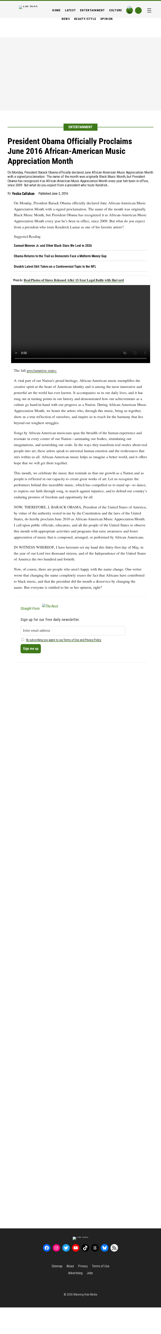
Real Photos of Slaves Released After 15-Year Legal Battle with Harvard (74, 280)
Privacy (83, 1266)
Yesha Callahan (23, 193)
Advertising (75, 1273)
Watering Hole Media (85, 1294)
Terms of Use (100, 1266)
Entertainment (80, 127)
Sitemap (57, 1266)
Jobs (90, 1273)
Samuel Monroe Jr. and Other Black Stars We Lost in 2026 (53, 246)
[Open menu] (149, 10)
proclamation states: (42, 370)
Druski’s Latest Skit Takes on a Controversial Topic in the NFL (55, 267)
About (70, 1266)
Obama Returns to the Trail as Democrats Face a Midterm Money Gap (60, 256)
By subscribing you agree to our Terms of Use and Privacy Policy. (64, 640)
